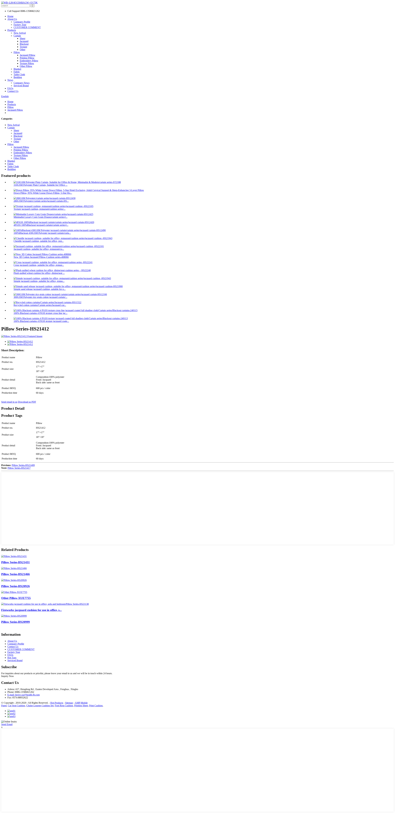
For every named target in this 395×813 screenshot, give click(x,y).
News (10, 80)
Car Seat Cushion (16, 705)
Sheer (22, 38)
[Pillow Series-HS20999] (14, 616)
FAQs (10, 88)
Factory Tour (20, 24)
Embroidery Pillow (29, 60)
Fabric (17, 71)
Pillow (17, 52)
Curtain (17, 35)
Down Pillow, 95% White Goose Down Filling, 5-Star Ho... (43, 193)
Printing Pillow (27, 58)
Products (11, 30)
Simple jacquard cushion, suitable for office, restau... (39, 281)
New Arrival (20, 33)
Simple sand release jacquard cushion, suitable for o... (40, 289)
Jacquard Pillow (27, 55)
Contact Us (12, 91)
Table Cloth (19, 74)
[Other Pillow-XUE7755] (14, 592)
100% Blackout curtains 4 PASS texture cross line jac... (40, 313)
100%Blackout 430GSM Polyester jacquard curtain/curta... (42, 233)
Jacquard (24, 41)
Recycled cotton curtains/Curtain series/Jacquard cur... (40, 305)
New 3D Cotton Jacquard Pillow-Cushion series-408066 (41, 257)
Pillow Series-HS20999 (15, 622)
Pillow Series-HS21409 (23, 465)
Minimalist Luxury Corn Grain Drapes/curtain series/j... (40, 217)
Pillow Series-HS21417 (19, 468)
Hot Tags (11, 657)
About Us (12, 19)
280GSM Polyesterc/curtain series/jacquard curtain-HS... (41, 201)
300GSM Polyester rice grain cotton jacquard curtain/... (40, 297)
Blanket (17, 69)
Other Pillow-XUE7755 (16, 598)
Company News (21, 83)
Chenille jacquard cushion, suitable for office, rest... (39, 241)
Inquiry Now (7, 676)
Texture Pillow (27, 63)
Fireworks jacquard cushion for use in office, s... (31, 610)
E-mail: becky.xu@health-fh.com (23, 694)
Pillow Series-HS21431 (15, 562)
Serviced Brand (21, 85)
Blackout (24, 44)
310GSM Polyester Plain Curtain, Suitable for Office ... (40, 185)
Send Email (6, 724)
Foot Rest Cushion (64, 705)
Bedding (18, 77)
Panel (4, 705)
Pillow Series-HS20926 (15, 586)
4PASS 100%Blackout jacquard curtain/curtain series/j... (41, 225)
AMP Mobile (81, 702)
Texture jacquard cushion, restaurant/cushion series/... (39, 209)
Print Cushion (96, 705)
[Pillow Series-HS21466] (14, 568)
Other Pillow (26, 66)
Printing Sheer (81, 705)
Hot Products (56, 702)
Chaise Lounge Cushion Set (40, 705)
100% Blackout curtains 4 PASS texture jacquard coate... (41, 321)
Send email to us (9, 402)
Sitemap (69, 702)
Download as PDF (27, 402)
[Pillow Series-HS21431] (14, 556)
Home (10, 16)
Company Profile (22, 21)
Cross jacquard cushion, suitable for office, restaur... (39, 265)
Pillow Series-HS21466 (15, 574)
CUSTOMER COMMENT (27, 27)
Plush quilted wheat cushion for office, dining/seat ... (39, 273)
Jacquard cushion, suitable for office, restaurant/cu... (39, 249)
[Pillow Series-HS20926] (14, 580)
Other (22, 49)
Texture (23, 46)
